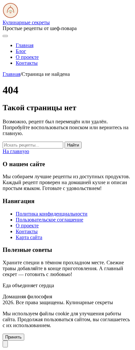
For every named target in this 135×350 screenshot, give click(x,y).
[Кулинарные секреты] (10, 16)
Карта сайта (29, 237)
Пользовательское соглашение (49, 219)
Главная (24, 45)
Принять (13, 337)
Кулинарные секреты (26, 22)
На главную (16, 151)
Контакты (27, 63)
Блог (21, 51)
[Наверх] (5, 344)
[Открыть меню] (5, 36)
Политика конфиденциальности (51, 214)
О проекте (27, 57)
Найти (73, 145)
